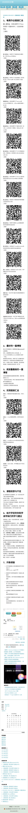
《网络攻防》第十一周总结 (13, 633)
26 (5, 709)
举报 (24, 639)
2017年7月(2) (5, 750)
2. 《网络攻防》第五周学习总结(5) (10, 788)
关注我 (13, 613)
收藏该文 (19, 613)
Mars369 (9, 619)
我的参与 (4, 741)
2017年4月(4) (5, 755)
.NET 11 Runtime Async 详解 (11, 691)
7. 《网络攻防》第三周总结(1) (9, 797)
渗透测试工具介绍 (7, 316)
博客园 (2, 6)
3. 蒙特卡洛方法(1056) (7, 766)
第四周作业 (5, 101)
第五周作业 (5, 126)
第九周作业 (5, 223)
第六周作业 (5, 151)
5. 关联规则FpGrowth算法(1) (8, 794)
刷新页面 (18, 642)
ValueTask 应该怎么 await (11, 693)
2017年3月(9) (5, 757)
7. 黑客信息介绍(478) (7, 773)
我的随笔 (4, 737)
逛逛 (9, 647)
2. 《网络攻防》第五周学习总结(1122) (10, 764)
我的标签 (4, 745)
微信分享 (13, 615)
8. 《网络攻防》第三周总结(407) (9, 775)
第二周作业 (5, 54)
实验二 (4, 417)
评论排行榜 (4, 784)
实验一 (4, 393)
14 (5, 707)
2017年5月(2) (5, 753)
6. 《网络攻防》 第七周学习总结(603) (10, 772)
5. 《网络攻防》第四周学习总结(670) (10, 770)
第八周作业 (5, 199)
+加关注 (4, 623)
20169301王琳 (7, 2)
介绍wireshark (20, 349)
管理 (21, 6)
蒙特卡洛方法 (10, 635)
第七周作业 (5, 176)
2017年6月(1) (5, 751)
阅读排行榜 (4, 760)
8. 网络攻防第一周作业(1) (8, 799)
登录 (23, 645)
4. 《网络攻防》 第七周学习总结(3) (10, 792)
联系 (15, 6)
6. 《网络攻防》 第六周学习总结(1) (10, 796)
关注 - (13, 620)
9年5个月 (7, 706)
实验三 (4, 440)
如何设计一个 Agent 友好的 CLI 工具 (13, 694)
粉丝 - (9, 620)
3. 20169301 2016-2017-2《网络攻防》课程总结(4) (14, 790)
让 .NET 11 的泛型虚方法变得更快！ (13, 689)
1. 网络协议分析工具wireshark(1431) (10, 762)
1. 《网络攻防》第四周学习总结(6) (10, 786)
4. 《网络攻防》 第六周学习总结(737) (10, 768)
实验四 (4, 463)
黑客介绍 (5, 293)
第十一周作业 (6, 269)
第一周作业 (6, 24)
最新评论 (4, 743)
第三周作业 (5, 77)
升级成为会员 (17, 631)
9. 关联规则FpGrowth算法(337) (9, 777)
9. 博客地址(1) (5, 801)
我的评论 (4, 739)
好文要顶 (8, 613)
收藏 (21, 639)
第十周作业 (5, 246)
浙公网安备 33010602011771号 (13, 808)
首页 (8, 6)
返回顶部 (22, 642)
